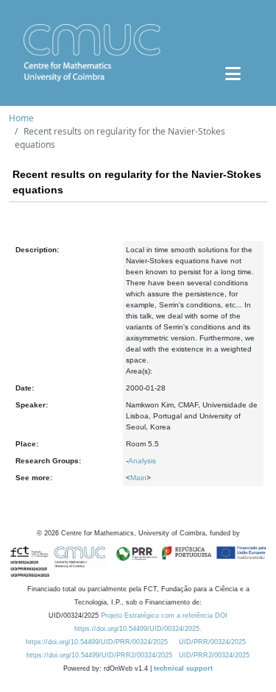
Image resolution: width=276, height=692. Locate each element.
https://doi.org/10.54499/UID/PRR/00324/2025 (97, 642)
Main (138, 478)
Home (21, 118)
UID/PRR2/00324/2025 (214, 655)
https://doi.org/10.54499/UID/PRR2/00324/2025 (99, 655)
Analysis (142, 461)
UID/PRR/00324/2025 (212, 642)
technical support (183, 668)
